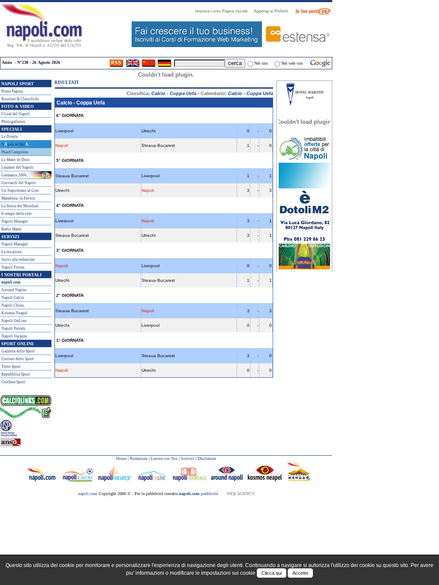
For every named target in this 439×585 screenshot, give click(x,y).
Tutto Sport (11, 366)
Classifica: (161, 93)
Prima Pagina (12, 91)
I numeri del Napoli (17, 167)
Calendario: (237, 93)
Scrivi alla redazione (18, 259)
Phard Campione (14, 152)
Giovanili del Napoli (18, 183)
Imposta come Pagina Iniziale (224, 11)
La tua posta (11, 252)
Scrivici (187, 458)
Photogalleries (13, 121)
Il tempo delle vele (16, 214)
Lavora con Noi (164, 458)
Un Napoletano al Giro (20, 190)
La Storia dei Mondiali (20, 206)
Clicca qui (272, 573)
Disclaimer (207, 458)
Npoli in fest (14, 144)
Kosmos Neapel (14, 313)
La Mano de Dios (15, 160)
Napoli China (12, 305)
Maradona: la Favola (18, 198)
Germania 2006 (14, 175)
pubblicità (198, 493)
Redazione (138, 458)
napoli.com (88, 493)
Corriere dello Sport (17, 359)
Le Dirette (9, 136)
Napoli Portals (13, 328)
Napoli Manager (14, 221)
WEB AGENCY (241, 493)
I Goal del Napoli (15, 114)
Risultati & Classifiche (20, 99)
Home (121, 458)
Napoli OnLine (14, 321)
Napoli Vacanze (14, 336)
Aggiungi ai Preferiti (273, 11)
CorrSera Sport (13, 382)
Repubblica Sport (15, 374)
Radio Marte (11, 229)
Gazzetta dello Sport (18, 351)
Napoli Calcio (12, 297)
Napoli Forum (12, 267)
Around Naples (14, 290)
